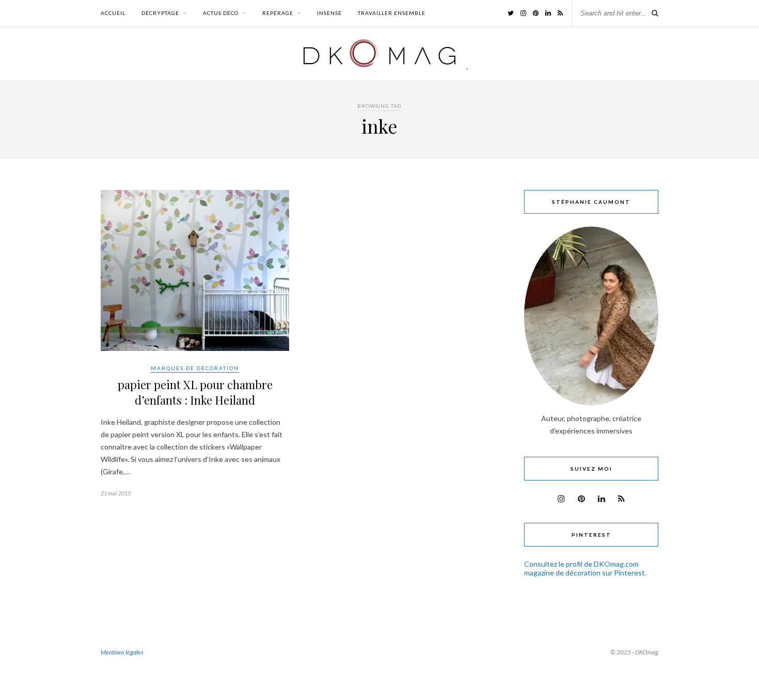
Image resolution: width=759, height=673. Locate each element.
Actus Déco (221, 13)
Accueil (113, 13)
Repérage (277, 13)
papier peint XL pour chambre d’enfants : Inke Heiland (195, 392)
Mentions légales (122, 652)
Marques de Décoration (195, 368)
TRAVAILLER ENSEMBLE (391, 13)
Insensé (329, 13)
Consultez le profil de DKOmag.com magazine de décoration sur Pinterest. (585, 568)
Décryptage (160, 13)
